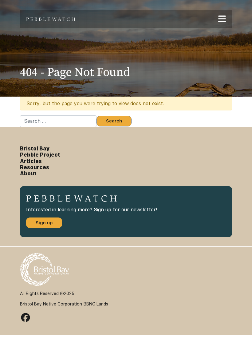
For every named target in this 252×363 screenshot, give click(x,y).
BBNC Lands (96, 303)
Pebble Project (40, 155)
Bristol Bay (35, 149)
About (28, 173)
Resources (34, 167)
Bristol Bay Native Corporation (51, 303)
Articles (31, 161)
